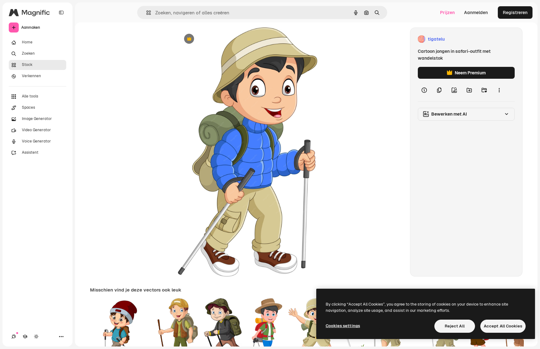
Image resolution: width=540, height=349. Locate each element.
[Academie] (25, 337)
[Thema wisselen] (36, 337)
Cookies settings (343, 325)
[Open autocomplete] (146, 12)
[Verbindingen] (14, 337)
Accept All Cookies (503, 326)
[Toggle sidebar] (61, 12)
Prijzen (447, 12)
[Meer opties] (499, 90)
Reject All (455, 326)
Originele (219, 39)
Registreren (515, 12)
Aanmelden (476, 12)
